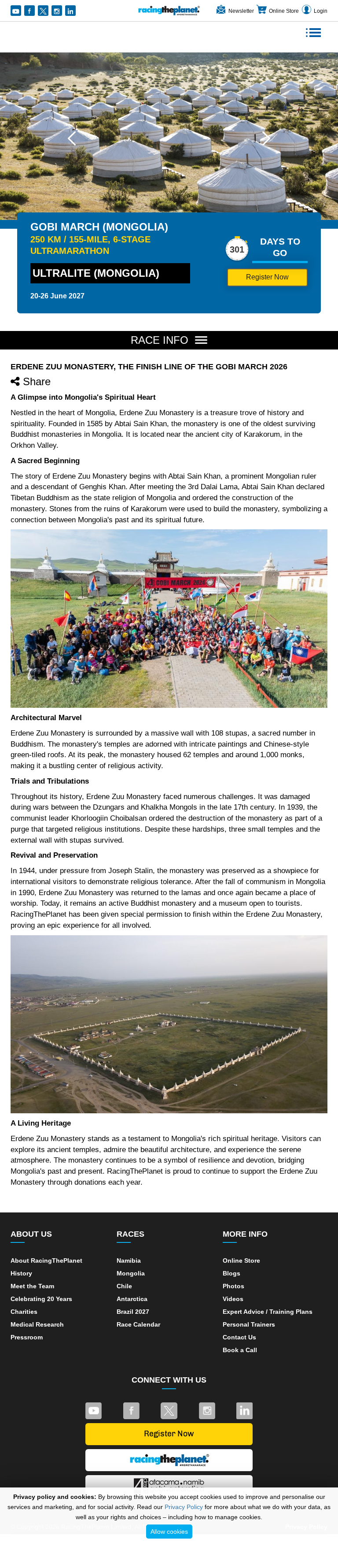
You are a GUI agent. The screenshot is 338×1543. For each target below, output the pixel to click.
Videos (233, 1298)
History (21, 1273)
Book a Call (240, 1349)
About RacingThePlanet (46, 1260)
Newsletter (241, 11)
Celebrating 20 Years (41, 1298)
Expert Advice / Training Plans (267, 1311)
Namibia (129, 1260)
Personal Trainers (249, 1324)
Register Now (267, 277)
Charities (24, 1311)
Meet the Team (32, 1286)
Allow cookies (169, 1531)
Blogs (231, 1273)
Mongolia (131, 1273)
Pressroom (27, 1337)
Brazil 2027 (133, 1311)
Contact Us (239, 1337)
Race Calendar (138, 1324)
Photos (233, 1286)
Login (320, 11)
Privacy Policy (184, 1506)
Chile (124, 1286)
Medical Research (37, 1324)
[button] (72, 138)
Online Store (284, 11)
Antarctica (132, 1298)
